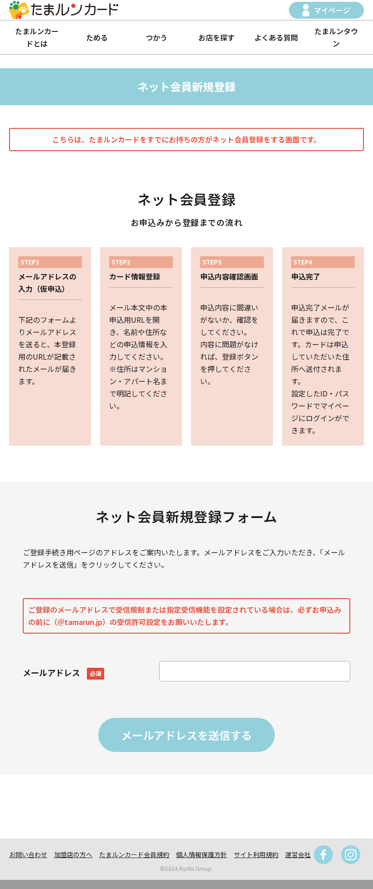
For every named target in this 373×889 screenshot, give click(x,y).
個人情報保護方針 (201, 854)
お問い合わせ (28, 854)
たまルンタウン (336, 37)
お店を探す (216, 37)
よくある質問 (276, 37)
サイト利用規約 (256, 854)
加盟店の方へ (73, 854)
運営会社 (298, 854)
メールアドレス (62, 672)
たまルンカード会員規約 (134, 854)
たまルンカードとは (37, 37)
